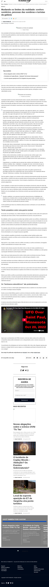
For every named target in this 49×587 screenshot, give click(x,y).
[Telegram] (25, 370)
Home (2, 4)
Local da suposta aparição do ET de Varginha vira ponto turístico (19, 78)
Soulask (25, 352)
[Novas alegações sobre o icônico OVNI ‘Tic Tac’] (24, 415)
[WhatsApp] (28, 370)
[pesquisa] (43, 1)
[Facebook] (21, 370)
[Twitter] (23, 370)
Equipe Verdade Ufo (7, 21)
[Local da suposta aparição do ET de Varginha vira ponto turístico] (24, 487)
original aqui (37, 352)
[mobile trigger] (2, 1)
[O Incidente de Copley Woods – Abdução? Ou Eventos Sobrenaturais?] (24, 448)
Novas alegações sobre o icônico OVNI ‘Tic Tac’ (15, 73)
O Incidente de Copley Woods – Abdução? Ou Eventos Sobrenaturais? (21, 76)
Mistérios (6, 4)
